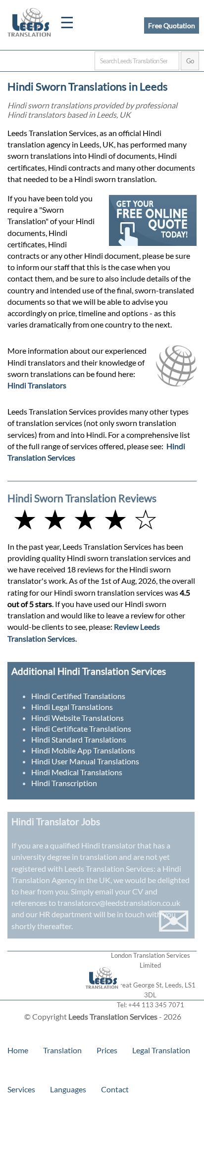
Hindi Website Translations (77, 717)
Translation (62, 1050)
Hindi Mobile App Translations (83, 750)
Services (21, 1089)
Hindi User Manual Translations (85, 761)
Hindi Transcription (64, 783)
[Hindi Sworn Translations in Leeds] (102, 995)
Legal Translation (161, 1050)
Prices (107, 1050)
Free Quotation (171, 25)
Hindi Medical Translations (76, 772)
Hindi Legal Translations (72, 706)
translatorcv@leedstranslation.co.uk (118, 902)
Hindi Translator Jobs (55, 821)
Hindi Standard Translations (78, 739)
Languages (68, 1089)
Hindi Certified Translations (78, 696)
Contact (115, 1089)
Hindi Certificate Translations (81, 728)
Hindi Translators (36, 385)
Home (17, 1050)
